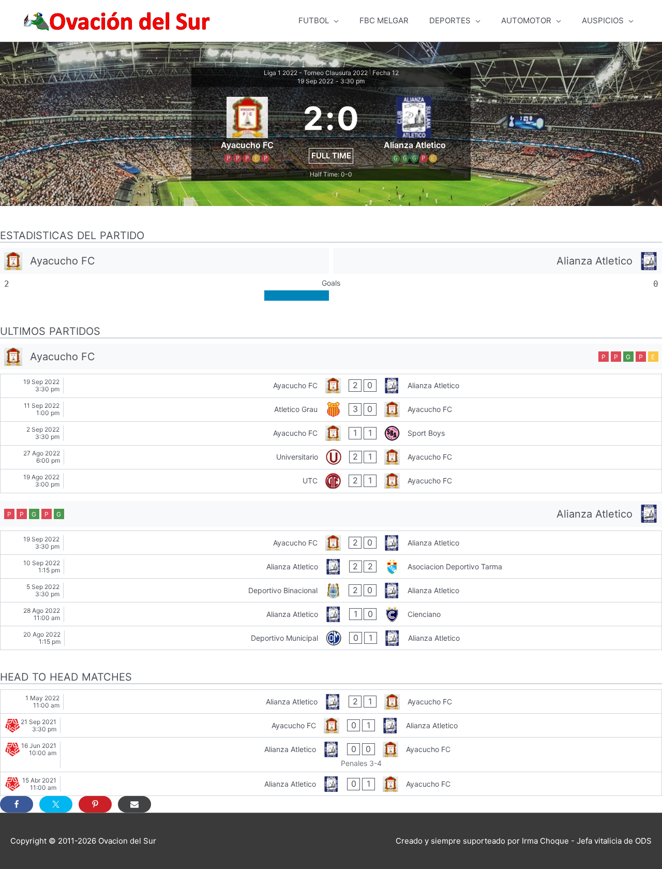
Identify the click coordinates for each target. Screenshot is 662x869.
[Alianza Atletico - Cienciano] (331, 614)
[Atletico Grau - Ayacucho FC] (331, 409)
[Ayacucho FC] (164, 261)
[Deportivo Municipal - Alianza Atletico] (331, 638)
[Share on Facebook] (16, 804)
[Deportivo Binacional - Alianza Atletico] (331, 590)
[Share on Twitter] (55, 804)
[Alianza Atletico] (497, 261)
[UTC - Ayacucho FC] (331, 481)
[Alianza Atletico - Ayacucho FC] (331, 701)
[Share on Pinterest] (95, 804)
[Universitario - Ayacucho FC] (331, 457)
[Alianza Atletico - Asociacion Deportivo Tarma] (331, 566)
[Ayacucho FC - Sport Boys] (331, 433)
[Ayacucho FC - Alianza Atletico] (331, 385)
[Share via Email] (134, 804)
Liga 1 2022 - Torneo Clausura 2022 (316, 73)
